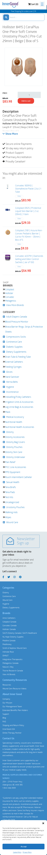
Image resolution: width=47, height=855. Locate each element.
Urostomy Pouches (15, 507)
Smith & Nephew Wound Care (15, 648)
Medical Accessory (15, 416)
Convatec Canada (10, 625)
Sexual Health (12, 482)
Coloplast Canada (9, 621)
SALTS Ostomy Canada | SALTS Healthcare (20, 633)
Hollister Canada (9, 629)
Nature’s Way (8, 667)
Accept (23, 846)
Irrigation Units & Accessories (19, 401)
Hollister (9, 293)
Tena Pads (10, 492)
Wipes (8, 517)
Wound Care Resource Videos (14, 688)
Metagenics (10, 300)
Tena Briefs (10, 487)
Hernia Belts (12, 381)
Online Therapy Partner (12, 732)
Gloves (9, 371)
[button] (43, 823)
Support (6, 714)
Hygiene (10, 386)
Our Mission (7, 702)
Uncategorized (12, 502)
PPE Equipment (12, 472)
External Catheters (14, 361)
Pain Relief (10, 462)
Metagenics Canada (10, 663)
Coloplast (9, 289)
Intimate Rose (8, 651)
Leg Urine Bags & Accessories (19, 406)
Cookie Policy (17, 852)
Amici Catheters (9, 618)
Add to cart (25, 101)
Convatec (9, 296)
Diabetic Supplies (14, 346)
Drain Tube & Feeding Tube (18, 356)
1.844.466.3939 (9, 820)
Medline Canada (9, 640)
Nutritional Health (13, 421)
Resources (7, 684)
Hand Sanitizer (12, 376)
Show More (11, 134)
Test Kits (9, 497)
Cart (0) (34, 4)
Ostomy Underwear (15, 457)
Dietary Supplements (16, 351)
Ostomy (10, 431)
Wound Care (12, 522)
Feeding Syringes (13, 366)
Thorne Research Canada (13, 670)
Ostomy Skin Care (13, 452)
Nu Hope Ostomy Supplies (13, 636)
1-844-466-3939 (9, 788)
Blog (4, 717)
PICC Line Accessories (15, 467)
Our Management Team (12, 706)
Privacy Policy (27, 852)
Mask (7, 411)
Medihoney (7, 644)
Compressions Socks (16, 336)
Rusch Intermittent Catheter (18, 477)
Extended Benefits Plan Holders (15, 710)
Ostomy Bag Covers (15, 441)
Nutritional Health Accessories (19, 426)
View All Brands (9, 674)
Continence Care (14, 341)
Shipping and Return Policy (13, 725)
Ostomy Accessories (15, 436)
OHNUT (6, 655)
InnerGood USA (9, 729)
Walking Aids (11, 512)
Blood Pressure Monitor (16, 321)
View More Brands (15, 305)
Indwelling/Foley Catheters (18, 396)
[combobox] (23, 17)
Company (6, 699)
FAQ (4, 721)
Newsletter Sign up (26, 541)
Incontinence (12, 391)
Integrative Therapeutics (12, 659)
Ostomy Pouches (14, 447)
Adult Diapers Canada (16, 316)
